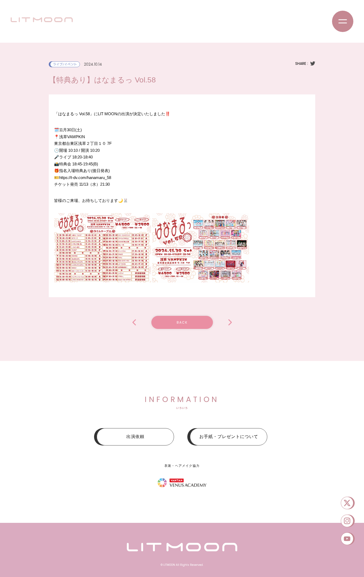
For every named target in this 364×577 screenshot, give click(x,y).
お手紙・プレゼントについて (228, 436)
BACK (182, 322)
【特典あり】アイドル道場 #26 (134, 322)
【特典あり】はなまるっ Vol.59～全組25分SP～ (230, 322)
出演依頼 (135, 436)
